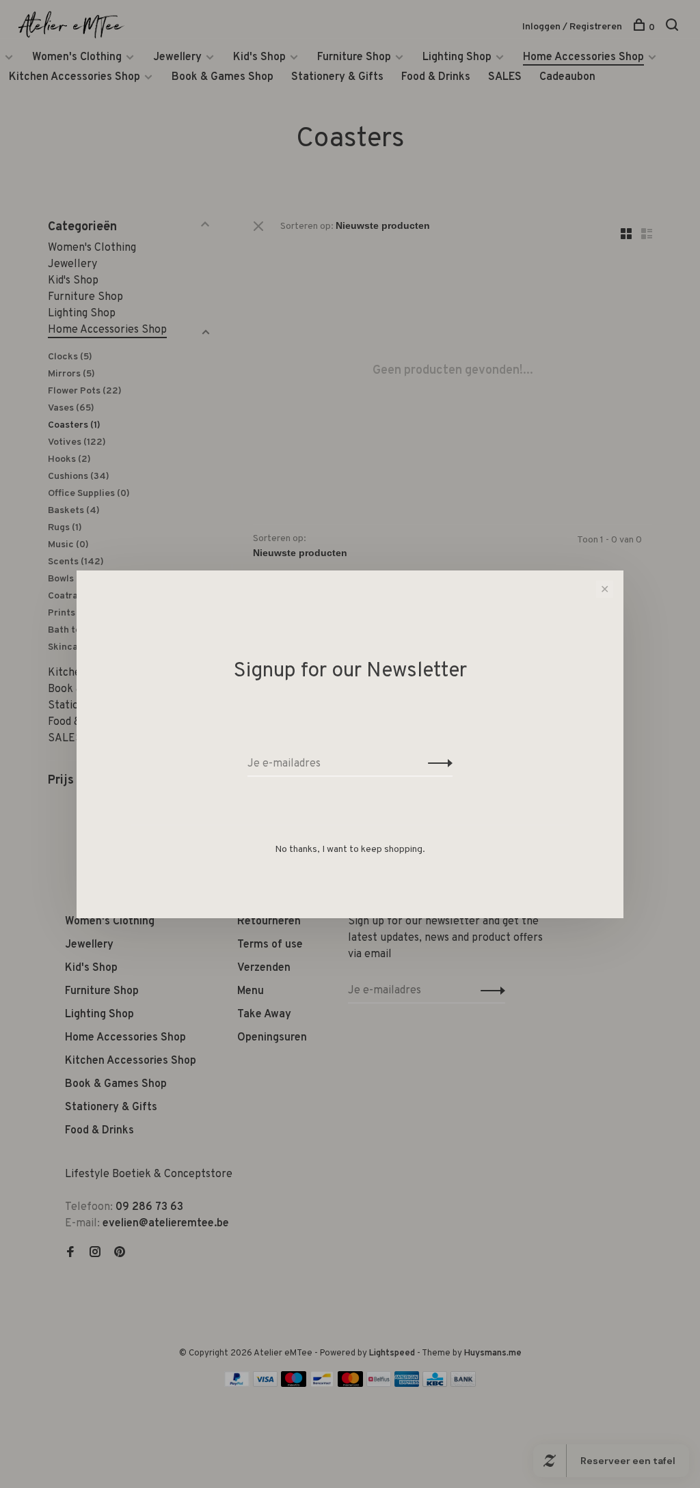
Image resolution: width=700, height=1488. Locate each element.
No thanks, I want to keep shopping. (350, 849)
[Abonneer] (436, 764)
